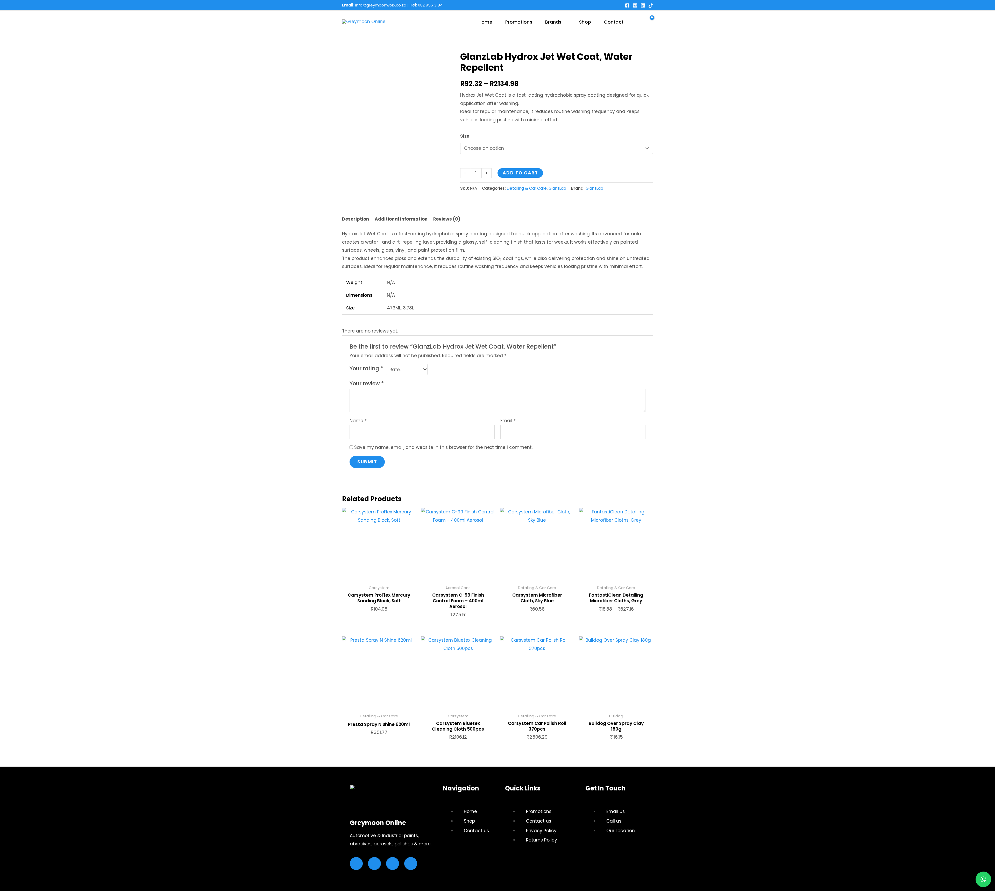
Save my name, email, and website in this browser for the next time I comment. (443, 447)
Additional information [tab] (401, 219)
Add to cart (520, 173)
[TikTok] (650, 5)
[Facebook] (627, 5)
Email (508, 421)
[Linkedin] (643, 5)
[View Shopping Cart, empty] (648, 22)
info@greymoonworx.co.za (380, 5)
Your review (367, 383)
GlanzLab (557, 188)
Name (358, 421)
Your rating (366, 368)
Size (464, 136)
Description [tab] (355, 219)
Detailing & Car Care (527, 188)
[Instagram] (635, 5)
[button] (564, 22)
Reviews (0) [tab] (446, 219)
